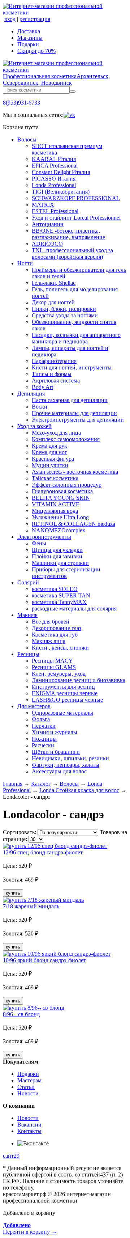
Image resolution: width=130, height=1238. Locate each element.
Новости (28, 1093)
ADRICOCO (47, 244)
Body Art (42, 387)
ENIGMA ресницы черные (65, 693)
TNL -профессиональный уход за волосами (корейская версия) (72, 253)
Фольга (41, 719)
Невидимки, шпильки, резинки (70, 758)
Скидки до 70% (36, 51)
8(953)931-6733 (21, 103)
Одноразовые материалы (62, 713)
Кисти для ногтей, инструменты (72, 367)
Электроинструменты (44, 537)
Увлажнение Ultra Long (60, 517)
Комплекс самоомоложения (66, 439)
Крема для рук (49, 446)
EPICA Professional (55, 165)
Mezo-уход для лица (56, 433)
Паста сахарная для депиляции (70, 400)
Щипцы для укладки (57, 550)
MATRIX (43, 205)
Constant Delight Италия (61, 172)
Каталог (41, 784)
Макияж (27, 615)
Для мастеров (34, 706)
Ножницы (44, 739)
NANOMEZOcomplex (58, 530)
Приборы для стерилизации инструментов (66, 572)
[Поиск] (72, 91)
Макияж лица (48, 641)
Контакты (29, 1131)
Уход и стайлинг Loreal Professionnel (76, 218)
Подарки (28, 44)
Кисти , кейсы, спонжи (60, 648)
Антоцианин (48, 224)
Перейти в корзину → (30, 1228)
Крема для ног (49, 452)
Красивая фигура (53, 459)
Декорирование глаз (56, 628)
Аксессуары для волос (59, 771)
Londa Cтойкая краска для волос (79, 790)
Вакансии (29, 1124)
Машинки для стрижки (60, 563)
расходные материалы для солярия (74, 608)
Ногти (25, 263)
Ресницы (28, 654)
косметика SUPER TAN (61, 595)
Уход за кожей (34, 426)
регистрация (35, 19)
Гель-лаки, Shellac (53, 283)
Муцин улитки (50, 465)
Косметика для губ (55, 634)
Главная (12, 784)
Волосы (26, 139)
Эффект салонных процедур (66, 485)
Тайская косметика (55, 478)
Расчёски (43, 745)
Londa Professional (54, 185)
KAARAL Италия (54, 159)
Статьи (26, 1087)
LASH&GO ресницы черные (67, 700)
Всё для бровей (50, 621)
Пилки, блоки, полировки (64, 309)
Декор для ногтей (53, 302)
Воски (39, 406)
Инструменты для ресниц (63, 687)
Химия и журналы (54, 732)
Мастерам (29, 1080)
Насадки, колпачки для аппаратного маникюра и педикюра (76, 338)
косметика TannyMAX (59, 602)
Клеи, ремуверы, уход (59, 674)
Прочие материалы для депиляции (74, 413)
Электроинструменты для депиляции (78, 420)
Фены (39, 543)
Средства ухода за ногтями (65, 315)
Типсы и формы (52, 374)
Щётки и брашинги (56, 752)
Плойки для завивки (57, 556)
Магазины (30, 38)
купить (13, 893)
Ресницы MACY (52, 661)
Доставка (28, 31)
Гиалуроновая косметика (62, 491)
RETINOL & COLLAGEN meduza (73, 524)
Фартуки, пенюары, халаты (65, 765)
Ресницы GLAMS (54, 667)
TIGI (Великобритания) (61, 192)
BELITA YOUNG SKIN (61, 498)
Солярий (28, 582)
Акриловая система (56, 380)
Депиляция (31, 393)
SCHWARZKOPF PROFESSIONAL (76, 198)
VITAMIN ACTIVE (55, 504)
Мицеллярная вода (55, 511)
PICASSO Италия (53, 179)
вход (10, 19)
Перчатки (44, 726)
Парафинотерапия (54, 361)
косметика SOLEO (55, 589)
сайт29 (11, 1156)
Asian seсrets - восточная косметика (75, 472)
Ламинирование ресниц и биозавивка (78, 680)
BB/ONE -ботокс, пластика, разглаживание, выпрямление (68, 234)
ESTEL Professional (55, 211)
